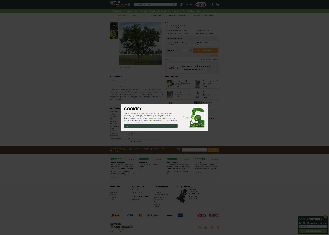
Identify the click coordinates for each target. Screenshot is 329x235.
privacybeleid (152, 118)
